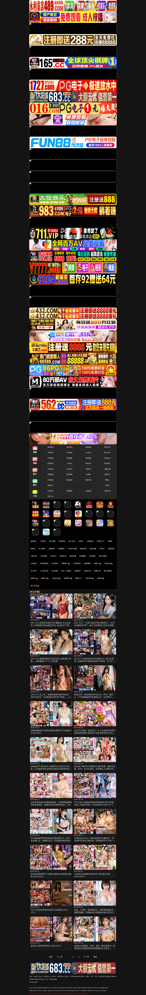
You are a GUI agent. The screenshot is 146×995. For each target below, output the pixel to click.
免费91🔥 (34, 578)
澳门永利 (71, 541)
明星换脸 (69, 474)
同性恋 (107, 485)
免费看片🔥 (65, 563)
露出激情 (69, 480)
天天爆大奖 (44, 571)
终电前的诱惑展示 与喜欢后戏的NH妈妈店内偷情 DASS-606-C (51, 875)
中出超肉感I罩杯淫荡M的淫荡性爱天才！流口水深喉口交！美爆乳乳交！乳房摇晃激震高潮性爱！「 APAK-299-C (51, 840)
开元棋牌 (52, 541)
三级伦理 (50, 452)
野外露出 (107, 463)
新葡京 (33, 548)
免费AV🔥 (100, 578)
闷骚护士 (107, 474)
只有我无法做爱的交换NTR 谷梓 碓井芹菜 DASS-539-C (92, 875)
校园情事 (69, 491)
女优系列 (69, 469)
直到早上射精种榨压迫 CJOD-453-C (46, 945)
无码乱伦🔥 (108, 563)
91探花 (69, 463)
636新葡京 (77, 563)
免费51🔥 (97, 563)
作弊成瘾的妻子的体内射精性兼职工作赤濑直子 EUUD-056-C (51, 731)
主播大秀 (34, 556)
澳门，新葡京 (66, 571)
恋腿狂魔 (107, 469)
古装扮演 (50, 469)
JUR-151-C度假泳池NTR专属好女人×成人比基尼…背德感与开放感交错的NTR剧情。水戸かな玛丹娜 (94, 661)
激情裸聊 (87, 563)
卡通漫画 (50, 480)
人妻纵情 (88, 491)
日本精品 (69, 452)
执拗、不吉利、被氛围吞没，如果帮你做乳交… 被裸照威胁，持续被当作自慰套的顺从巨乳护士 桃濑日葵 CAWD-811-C (94, 912)
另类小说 (50, 496)
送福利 (110, 541)
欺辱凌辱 (50, 463)
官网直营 (62, 541)
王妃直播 (43, 556)
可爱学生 (88, 469)
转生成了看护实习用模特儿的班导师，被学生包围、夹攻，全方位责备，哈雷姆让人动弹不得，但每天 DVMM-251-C (94, 769)
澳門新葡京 (44, 563)
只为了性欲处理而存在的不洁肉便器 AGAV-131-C (49, 911)
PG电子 (81, 541)
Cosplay (88, 452)
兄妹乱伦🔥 (56, 578)
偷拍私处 (63, 556)
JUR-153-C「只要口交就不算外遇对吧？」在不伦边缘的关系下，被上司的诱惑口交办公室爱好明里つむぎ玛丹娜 (94, 625)
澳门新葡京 (103, 556)
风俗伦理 (107, 491)
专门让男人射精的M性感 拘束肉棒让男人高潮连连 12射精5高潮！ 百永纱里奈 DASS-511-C (94, 803)
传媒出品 (50, 485)
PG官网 (43, 541)
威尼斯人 (34, 541)
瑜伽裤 (88, 474)
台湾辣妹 (50, 458)
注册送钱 (90, 541)
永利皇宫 (55, 563)
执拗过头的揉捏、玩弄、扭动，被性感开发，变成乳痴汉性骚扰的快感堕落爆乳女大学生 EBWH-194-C (94, 948)
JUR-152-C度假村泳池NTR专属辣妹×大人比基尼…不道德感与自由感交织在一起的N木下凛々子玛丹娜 (51, 625)
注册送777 (100, 541)
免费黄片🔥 (68, 578)
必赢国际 (51, 548)
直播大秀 (97, 571)
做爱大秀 (87, 571)
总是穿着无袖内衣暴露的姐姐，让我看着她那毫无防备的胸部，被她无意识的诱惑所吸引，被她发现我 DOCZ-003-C (51, 804)
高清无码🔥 (89, 578)
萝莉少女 (107, 447)
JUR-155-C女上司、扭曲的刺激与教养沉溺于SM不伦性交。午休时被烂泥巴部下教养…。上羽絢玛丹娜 (50, 697)
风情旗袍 (50, 474)
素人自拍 (107, 452)
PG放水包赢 (72, 548)
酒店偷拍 (111, 548)
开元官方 (34, 571)
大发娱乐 (34, 563)
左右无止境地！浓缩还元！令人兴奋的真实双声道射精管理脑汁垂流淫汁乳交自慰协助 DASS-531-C (94, 733)
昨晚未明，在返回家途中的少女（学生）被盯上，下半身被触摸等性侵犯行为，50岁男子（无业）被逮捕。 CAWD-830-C (93, 697)
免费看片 (77, 571)
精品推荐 (50, 447)
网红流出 (88, 463)
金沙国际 (55, 571)
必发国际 (92, 556)
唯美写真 (88, 480)
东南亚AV (107, 458)
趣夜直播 (73, 556)
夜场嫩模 (82, 556)
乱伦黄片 (53, 556)
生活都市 (50, 491)
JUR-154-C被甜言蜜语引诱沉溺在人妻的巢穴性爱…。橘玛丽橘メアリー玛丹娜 (51, 659)
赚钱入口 (79, 578)
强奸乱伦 (69, 447)
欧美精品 (88, 447)
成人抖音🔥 (35, 585)
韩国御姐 (69, 458)
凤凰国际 (61, 548)
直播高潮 (83, 548)
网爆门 (107, 480)
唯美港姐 (88, 458)
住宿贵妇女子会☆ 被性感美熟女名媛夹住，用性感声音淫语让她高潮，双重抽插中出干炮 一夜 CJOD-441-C (94, 840)
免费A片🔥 (45, 578)
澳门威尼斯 (108, 571)
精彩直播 (93, 548)
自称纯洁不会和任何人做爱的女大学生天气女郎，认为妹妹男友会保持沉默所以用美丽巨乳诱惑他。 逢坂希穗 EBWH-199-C (51, 769)
